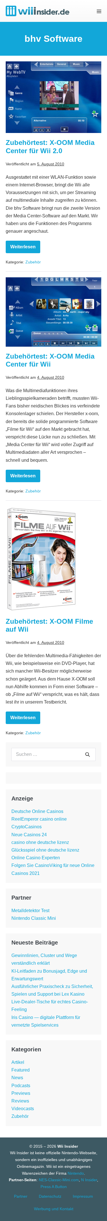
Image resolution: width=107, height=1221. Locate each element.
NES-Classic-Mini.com (59, 1180)
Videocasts (22, 1108)
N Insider (89, 1180)
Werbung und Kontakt (53, 1209)
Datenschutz (50, 1196)
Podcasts (20, 1085)
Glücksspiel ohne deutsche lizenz (45, 850)
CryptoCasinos (26, 826)
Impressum (83, 1196)
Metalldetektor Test (30, 910)
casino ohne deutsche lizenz (40, 842)
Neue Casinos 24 (29, 834)
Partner (20, 1196)
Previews (20, 1093)
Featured (20, 1070)
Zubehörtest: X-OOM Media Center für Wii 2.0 (50, 147)
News (17, 1077)
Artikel (17, 1062)
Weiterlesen (25, 248)
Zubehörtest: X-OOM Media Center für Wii (50, 360)
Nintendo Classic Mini (33, 918)
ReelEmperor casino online (39, 819)
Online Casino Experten (35, 857)
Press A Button (54, 1186)
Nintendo (76, 1173)
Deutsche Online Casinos (37, 811)
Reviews (20, 1101)
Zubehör (33, 262)
